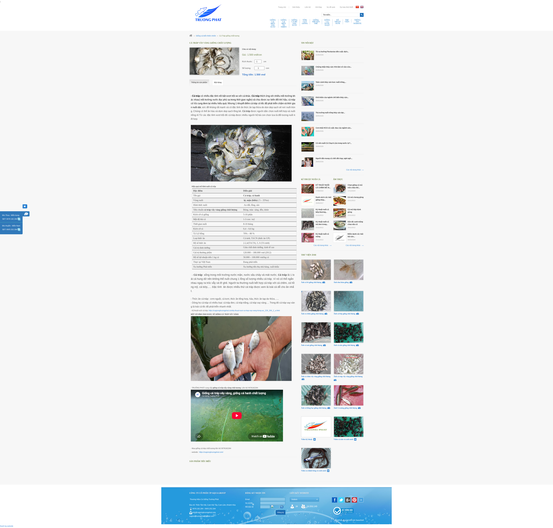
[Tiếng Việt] (357, 7)
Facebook (334, 500)
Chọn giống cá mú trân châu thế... (355, 186)
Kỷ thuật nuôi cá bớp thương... (322, 211)
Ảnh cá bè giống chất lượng (311, 282)
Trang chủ (282, 7)
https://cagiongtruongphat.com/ (211, 452)
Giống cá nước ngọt (327, 22)
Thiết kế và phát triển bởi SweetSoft (350, 520)
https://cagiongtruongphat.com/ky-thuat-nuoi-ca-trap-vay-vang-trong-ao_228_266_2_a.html (244, 311)
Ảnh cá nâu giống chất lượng (345, 345)
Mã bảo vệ (249, 507)
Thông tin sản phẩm (199, 82)
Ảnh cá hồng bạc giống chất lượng (314, 408)
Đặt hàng (217, 82)
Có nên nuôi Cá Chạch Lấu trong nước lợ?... (334, 143)
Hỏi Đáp (318, 7)
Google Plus (347, 500)
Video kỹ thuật (307, 439)
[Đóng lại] (25, 206)
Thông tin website (357, 21)
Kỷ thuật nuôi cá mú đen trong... (322, 223)
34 (297, 506)
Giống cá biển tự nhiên (284, 23)
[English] (362, 7)
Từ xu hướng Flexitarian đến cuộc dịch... (332, 52)
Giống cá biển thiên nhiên (206, 36)
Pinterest (354, 500)
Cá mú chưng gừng (355, 197)
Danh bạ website (6, 526)
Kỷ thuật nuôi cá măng (322, 235)
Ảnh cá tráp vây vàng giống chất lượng (348, 376)
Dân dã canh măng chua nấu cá (355, 223)
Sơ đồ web (331, 7)
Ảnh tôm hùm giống (341, 282)
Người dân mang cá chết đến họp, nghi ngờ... (334, 158)
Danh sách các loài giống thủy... (323, 198)
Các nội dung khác (353, 170)
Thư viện (347, 21)
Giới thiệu (296, 7)
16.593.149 (312, 506)
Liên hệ (308, 7)
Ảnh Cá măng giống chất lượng (345, 408)
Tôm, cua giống (305, 21)
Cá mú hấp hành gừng (354, 211)
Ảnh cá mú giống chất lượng (312, 345)
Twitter (341, 500)
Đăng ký (280, 512)
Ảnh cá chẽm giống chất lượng (312, 314)
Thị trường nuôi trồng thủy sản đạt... (330, 113)
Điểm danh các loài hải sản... (355, 235)
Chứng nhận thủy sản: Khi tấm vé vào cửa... (334, 67)
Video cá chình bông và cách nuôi (313, 471)
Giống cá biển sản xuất (273, 23)
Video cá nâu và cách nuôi (343, 439)
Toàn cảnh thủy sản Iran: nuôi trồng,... (331, 82)
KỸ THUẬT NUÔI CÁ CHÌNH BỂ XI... (323, 186)
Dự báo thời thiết (346, 7)
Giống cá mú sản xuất (294, 22)
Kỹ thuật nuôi (338, 21)
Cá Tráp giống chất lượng (229, 36)
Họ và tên (249, 503)
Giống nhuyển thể (316, 21)
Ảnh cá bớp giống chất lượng (345, 314)
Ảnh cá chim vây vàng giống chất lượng (315, 376)
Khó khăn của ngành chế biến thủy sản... (332, 97)
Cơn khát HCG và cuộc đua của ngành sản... (334, 128)
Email (247, 499)
